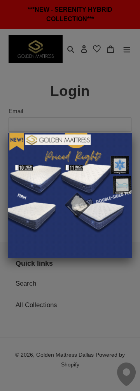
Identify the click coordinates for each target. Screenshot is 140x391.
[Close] (132, 133)
